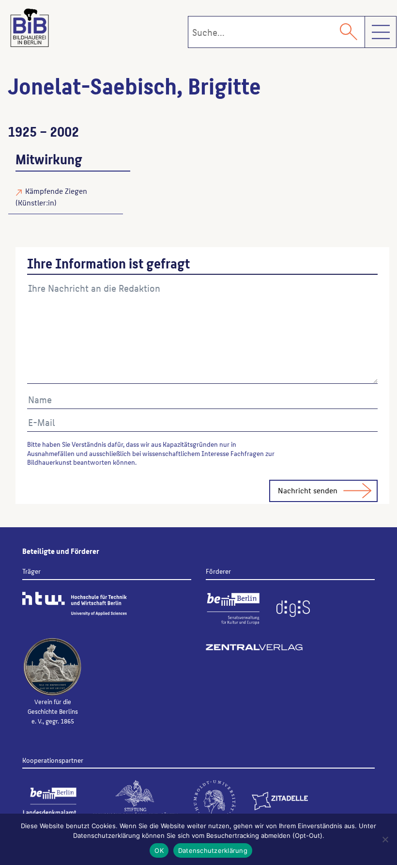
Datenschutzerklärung (212, 850)
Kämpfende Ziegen (56, 191)
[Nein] (385, 839)
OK (159, 850)
